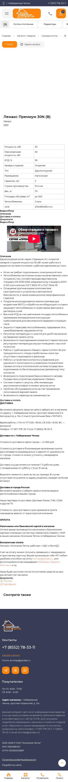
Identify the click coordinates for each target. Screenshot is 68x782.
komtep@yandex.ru (42, 558)
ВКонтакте (6, 565)
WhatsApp (43, 562)
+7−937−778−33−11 (19, 429)
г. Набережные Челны (18, 3)
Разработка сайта (11, 765)
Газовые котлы (49, 36)
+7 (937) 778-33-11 (57, 3)
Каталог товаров (26, 36)
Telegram (55, 562)
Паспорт (8, 581)
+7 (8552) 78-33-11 (43, 429)
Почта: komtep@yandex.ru (16, 660)
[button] (31, 44)
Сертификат (9, 584)
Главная (6, 36)
